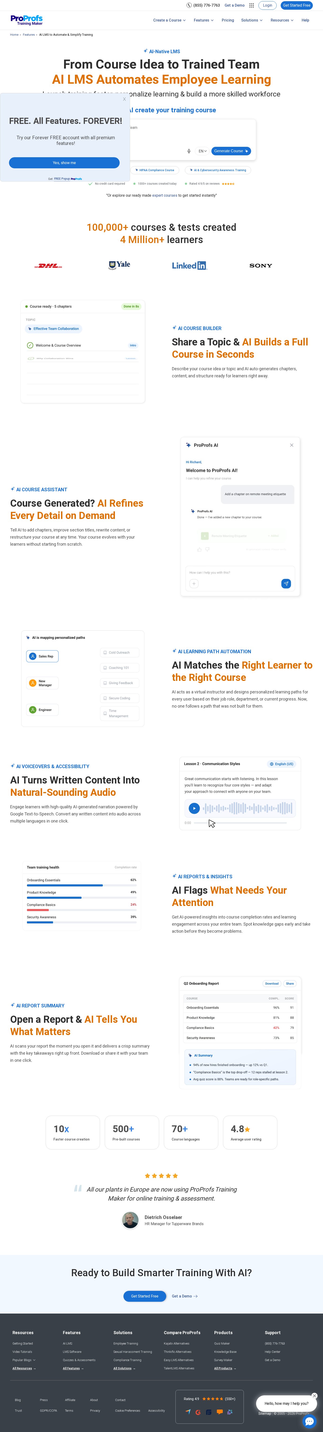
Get (59, 179)
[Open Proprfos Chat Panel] (309, 1421)
